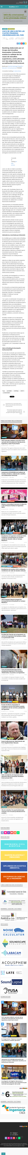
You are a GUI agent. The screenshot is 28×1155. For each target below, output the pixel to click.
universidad (21, 38)
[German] (23, 1126)
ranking (22, 37)
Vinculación (11, 501)
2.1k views (11, 744)
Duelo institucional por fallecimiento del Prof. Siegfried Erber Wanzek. (13, 742)
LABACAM (10, 533)
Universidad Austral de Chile (6, 1143)
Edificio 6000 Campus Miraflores (15, 1144)
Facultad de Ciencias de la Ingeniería (19, 1143)
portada (18, 37)
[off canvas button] (1, 7)
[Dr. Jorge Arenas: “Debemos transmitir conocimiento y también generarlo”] (14, 1030)
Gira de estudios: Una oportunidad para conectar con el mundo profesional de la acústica (13, 811)
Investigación (11, 469)
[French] (22, 1126)
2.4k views (12, 572)
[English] (20, 1126)
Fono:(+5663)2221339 (8, 1145)
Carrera (5, 29)
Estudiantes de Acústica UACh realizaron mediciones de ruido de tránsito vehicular (13, 570)
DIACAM (9, 701)
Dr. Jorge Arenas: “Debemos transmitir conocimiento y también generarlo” (11, 1039)
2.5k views (12, 509)
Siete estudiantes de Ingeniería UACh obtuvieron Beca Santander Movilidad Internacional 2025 (12, 776)
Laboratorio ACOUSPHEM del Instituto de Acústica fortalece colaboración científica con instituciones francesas (13, 474)
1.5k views (7, 39)
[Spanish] (26, 1126)
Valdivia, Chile (24, 1144)
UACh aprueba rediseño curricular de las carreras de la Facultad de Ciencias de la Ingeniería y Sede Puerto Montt (13, 442)
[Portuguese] (25, 1126)
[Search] (26, 7)
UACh (16, 38)
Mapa (23, 1145)
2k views (11, 815)
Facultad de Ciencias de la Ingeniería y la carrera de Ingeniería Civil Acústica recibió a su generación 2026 (13, 636)
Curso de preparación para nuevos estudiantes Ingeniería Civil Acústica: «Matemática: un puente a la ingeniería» (13, 671)
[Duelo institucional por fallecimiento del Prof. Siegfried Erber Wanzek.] (14, 730)
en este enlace (17, 71)
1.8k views (12, 477)
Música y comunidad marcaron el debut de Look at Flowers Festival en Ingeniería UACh (13, 505)
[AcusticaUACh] (14, 1133)
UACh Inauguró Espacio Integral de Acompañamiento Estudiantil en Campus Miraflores (13, 601)
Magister (15, 701)
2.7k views (12, 445)
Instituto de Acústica (4, 1144)
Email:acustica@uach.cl (17, 1145)
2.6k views (12, 674)
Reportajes (11, 29)
